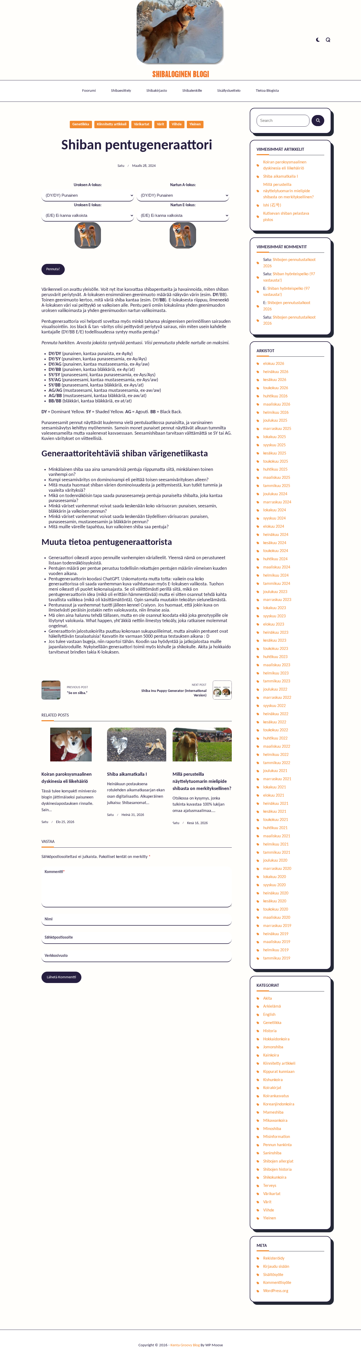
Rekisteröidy (273, 1258)
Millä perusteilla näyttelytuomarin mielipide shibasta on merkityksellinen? (202, 781)
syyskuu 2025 (274, 445)
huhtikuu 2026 (275, 396)
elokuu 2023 (273, 624)
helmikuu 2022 (276, 755)
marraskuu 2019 (277, 926)
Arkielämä (272, 1006)
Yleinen (195, 124)
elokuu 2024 (273, 527)
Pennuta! (53, 269)
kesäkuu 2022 (274, 722)
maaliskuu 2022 (276, 747)
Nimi (49, 919)
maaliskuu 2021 (276, 836)
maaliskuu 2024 (276, 567)
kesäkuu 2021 (274, 812)
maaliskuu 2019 (276, 942)
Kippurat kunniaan (278, 1072)
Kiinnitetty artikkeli (111, 124)
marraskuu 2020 (277, 869)
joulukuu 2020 (275, 860)
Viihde (177, 124)
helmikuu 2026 (276, 413)
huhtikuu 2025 (275, 469)
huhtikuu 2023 (275, 657)
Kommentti (55, 872)
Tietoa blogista (267, 91)
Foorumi (89, 91)
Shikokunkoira (274, 1177)
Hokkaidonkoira (276, 1039)
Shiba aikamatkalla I (127, 774)
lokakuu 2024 (274, 510)
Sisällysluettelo (228, 91)
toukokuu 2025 (275, 462)
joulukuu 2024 (275, 494)
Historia (270, 1031)
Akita (267, 998)
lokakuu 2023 (274, 608)
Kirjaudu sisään (276, 1267)
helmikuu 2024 (276, 575)
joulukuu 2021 (275, 771)
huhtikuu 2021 (275, 828)
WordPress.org (275, 1291)
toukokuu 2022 (275, 730)
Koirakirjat (272, 1088)
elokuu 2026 (273, 364)
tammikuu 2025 (276, 486)
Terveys (269, 1186)
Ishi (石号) (272, 205)
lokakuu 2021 (274, 787)
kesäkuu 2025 (274, 453)
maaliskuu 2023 (276, 665)
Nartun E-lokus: (183, 205)
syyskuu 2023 (274, 616)
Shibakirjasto (156, 91)
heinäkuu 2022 (275, 714)
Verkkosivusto (56, 956)
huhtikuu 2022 (275, 738)
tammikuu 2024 (276, 584)
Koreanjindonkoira (278, 1104)
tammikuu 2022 (276, 763)
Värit (160, 124)
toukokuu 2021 (275, 820)
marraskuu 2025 (277, 429)
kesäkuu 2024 (274, 543)
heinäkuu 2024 (275, 535)
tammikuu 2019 (276, 958)
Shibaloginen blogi (180, 73)
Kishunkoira (273, 1080)
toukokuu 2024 (275, 551)
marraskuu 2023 (277, 600)
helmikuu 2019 (276, 950)
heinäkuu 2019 (275, 934)
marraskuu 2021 (277, 779)
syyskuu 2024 (274, 518)
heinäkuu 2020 (275, 893)
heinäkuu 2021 (275, 804)
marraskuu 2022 (277, 698)
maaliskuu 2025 (276, 478)
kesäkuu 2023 (274, 641)
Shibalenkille (192, 91)
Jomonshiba (273, 1047)
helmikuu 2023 (276, 673)
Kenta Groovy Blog (185, 1345)
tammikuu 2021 (276, 853)
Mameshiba (273, 1112)
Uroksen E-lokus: (87, 205)
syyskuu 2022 (274, 706)
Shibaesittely (121, 91)
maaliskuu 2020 (276, 918)
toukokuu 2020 (275, 909)
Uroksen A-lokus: (88, 185)
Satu (121, 166)
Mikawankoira (275, 1121)
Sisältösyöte (273, 1275)
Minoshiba (272, 1129)
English (269, 1015)
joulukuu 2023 (275, 592)
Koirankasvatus (276, 1096)
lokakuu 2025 (274, 437)
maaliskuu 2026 (276, 404)
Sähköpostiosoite (59, 938)
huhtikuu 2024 (275, 559)
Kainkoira (271, 1055)
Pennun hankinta (277, 1145)
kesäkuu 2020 (274, 901)
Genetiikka (80, 124)
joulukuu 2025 (275, 421)
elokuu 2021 (273, 795)
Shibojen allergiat (278, 1161)
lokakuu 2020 (274, 877)
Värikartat (141, 124)
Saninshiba (272, 1153)
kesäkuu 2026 (274, 380)
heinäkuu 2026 (275, 372)
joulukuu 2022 (275, 689)
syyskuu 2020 (274, 885)
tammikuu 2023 (276, 681)
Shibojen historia (277, 1170)
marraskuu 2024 (277, 502)
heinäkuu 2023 (275, 633)
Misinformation (276, 1137)
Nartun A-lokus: (183, 185)
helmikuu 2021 (276, 844)
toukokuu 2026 (275, 388)
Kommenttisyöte (277, 1283)
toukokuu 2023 (275, 649)
